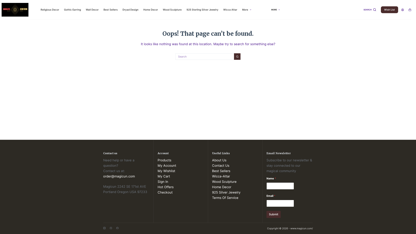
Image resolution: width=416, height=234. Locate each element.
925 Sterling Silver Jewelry (202, 9)
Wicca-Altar (221, 176)
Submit (273, 214)
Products (164, 160)
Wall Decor (92, 9)
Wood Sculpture (172, 9)
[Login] (402, 10)
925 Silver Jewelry (226, 192)
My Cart (164, 176)
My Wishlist (166, 171)
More (245, 9)
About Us (219, 160)
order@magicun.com (119, 176)
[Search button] (237, 56)
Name (271, 178)
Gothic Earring (72, 9)
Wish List (389, 9)
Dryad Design (130, 9)
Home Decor (150, 9)
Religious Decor (50, 9)
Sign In (163, 182)
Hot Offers (166, 187)
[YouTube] (104, 228)
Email (270, 195)
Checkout (165, 192)
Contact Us (220, 166)
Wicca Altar (230, 9)
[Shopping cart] (410, 10)
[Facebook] (117, 228)
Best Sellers (111, 9)
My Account (167, 166)
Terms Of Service (225, 198)
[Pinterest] (111, 228)
